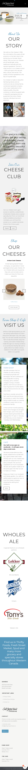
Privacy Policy (7, 696)
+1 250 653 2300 (6, 724)
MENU (6, 488)
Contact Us (6, 702)
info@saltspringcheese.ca (9, 726)
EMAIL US (5, 731)
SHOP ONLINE (14, 307)
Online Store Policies (8, 699)
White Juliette (14, 301)
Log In (13, 228)
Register (7, 228)
